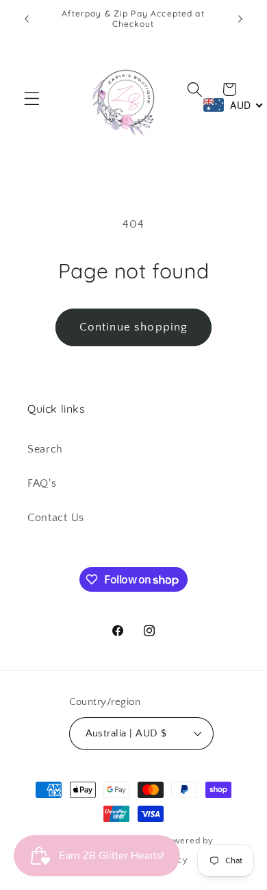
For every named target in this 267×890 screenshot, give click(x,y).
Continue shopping (133, 326)
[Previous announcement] (27, 18)
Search (45, 449)
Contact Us (55, 518)
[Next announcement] (240, 18)
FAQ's (41, 483)
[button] (31, 98)
